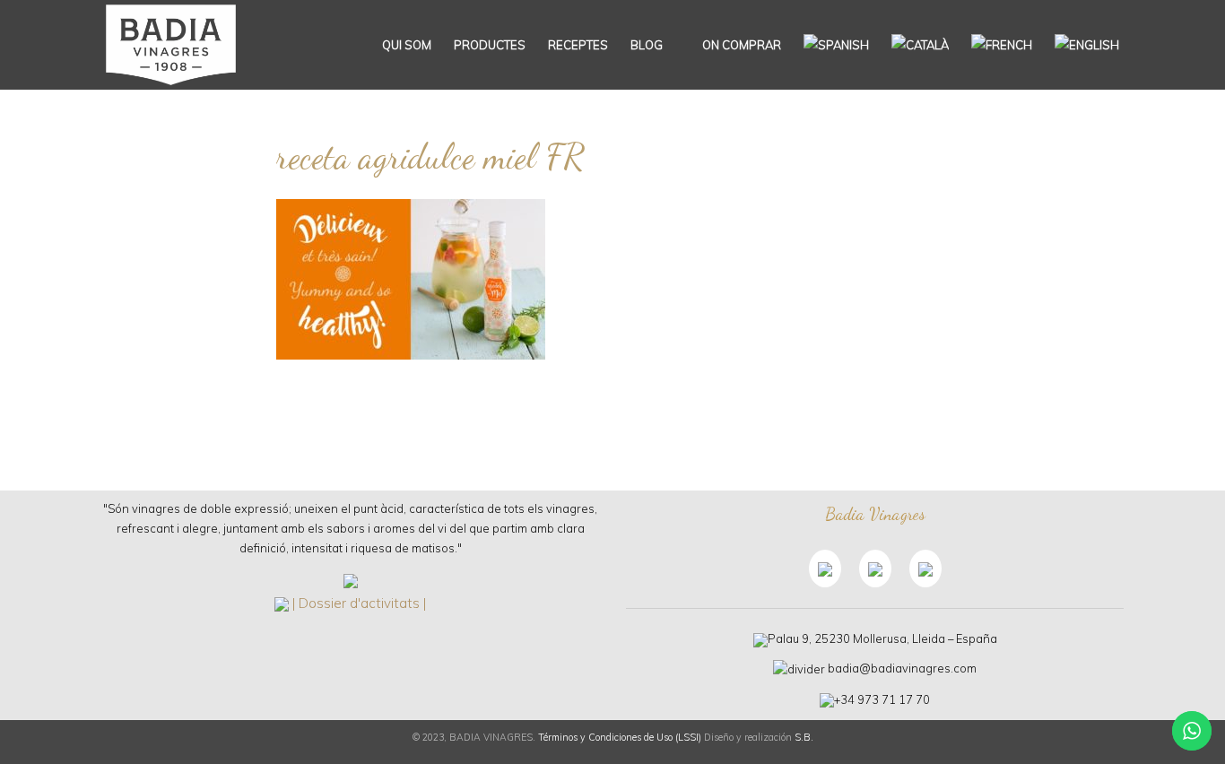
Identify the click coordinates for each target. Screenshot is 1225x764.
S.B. (804, 737)
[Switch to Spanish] (836, 45)
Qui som (406, 45)
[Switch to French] (1001, 45)
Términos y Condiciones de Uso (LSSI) (619, 737)
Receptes (578, 45)
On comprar (740, 45)
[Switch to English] (1087, 45)
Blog (646, 45)
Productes (490, 45)
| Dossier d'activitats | (359, 603)
